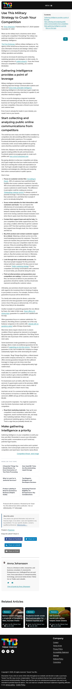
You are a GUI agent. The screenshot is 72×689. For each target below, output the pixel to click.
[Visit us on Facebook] (3, 651)
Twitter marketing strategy (20, 266)
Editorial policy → (22, 525)
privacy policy (10, 685)
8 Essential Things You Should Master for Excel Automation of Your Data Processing (10, 469)
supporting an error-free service (19, 347)
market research (21, 61)
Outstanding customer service (14, 192)
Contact (55, 642)
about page (18, 508)
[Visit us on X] (8, 651)
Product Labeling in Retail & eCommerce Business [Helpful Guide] (10, 491)
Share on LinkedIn (14, 545)
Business (11, 530)
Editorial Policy (58, 659)
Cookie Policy (20, 685)
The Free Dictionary (8, 44)
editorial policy (7, 508)
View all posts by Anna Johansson (18, 586)
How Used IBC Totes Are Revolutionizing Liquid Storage (29, 468)
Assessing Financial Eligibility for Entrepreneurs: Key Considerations (29, 491)
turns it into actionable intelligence (20, 88)
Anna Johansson (9, 27)
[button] (47, 5)
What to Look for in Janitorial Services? (9, 479)
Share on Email (13, 551)
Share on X (32, 539)
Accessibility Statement (61, 652)
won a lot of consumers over (19, 156)
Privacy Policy (58, 649)
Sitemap (56, 655)
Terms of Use (57, 646)
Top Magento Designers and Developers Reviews (29, 480)
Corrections (57, 662)
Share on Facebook (14, 539)
